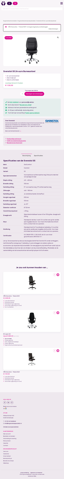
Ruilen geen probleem (32, 113)
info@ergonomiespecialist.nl (13, 423)
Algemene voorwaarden (36, 472)
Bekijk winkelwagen (53, 29)
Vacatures (6, 453)
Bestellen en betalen (9, 436)
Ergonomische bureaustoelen (27, 21)
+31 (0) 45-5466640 (10, 421)
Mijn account (7, 434)
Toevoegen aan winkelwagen (34, 94)
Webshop (6, 463)
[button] (57, 37)
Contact (5, 445)
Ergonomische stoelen (10, 21)
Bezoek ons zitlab (25, 105)
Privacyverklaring (24, 472)
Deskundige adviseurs (14, 139)
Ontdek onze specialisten (10, 427)
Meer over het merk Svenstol (12, 131)
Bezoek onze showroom (14, 143)
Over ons (5, 451)
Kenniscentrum (7, 458)
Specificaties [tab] (38, 155)
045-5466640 (14, 102)
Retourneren (7, 441)
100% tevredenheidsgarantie (16, 141)
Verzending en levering (9, 438)
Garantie (5, 443)
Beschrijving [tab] (26, 155)
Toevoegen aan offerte (31, 90)
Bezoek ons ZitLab (8, 461)
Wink (35, 476)
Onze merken (7, 456)
